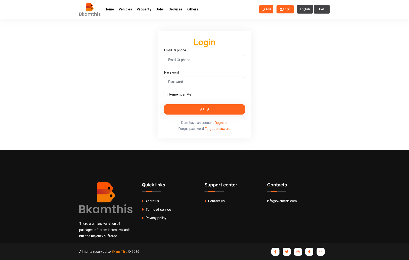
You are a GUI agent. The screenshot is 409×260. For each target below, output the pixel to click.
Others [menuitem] (193, 9)
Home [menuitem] (109, 9)
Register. (221, 123)
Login (287, 9)
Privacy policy (155, 218)
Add (268, 9)
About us (152, 201)
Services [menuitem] (175, 9)
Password (171, 72)
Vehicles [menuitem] (125, 9)
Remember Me (180, 94)
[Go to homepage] (90, 9)
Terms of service (158, 210)
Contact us (216, 201)
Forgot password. (218, 129)
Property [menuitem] (144, 9)
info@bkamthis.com (282, 201)
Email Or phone (175, 50)
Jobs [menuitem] (160, 9)
